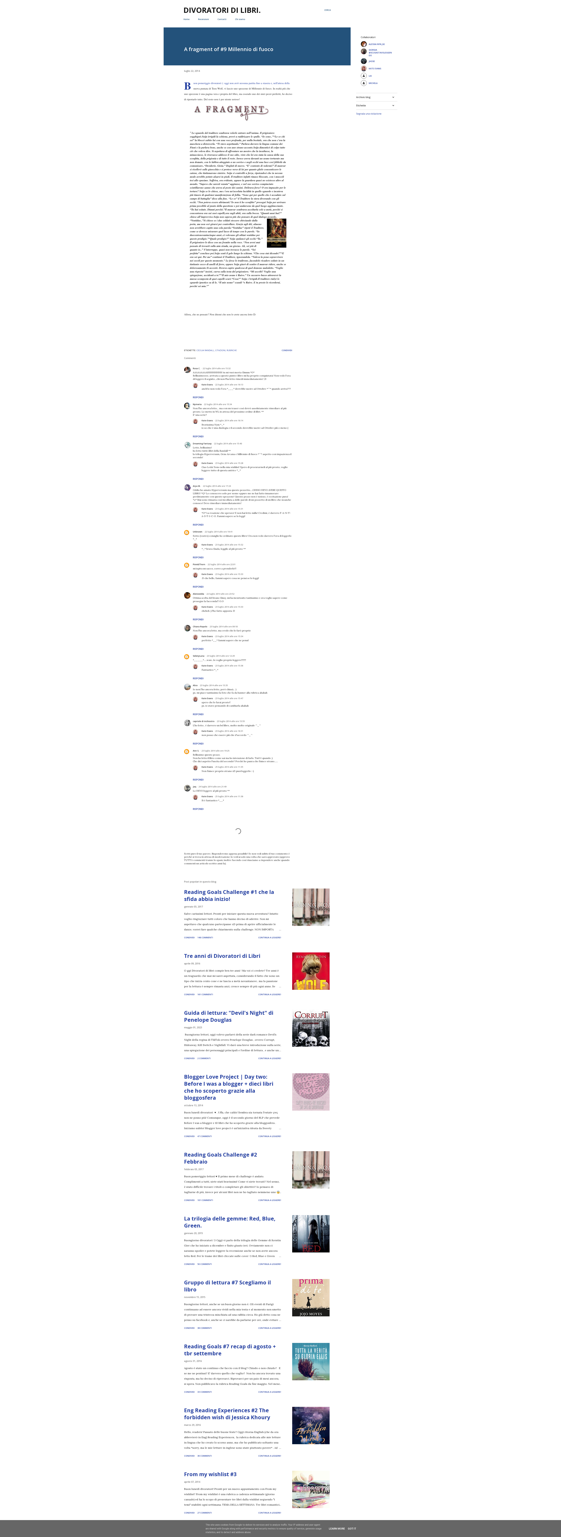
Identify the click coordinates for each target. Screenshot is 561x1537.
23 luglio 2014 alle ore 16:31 (229, 731)
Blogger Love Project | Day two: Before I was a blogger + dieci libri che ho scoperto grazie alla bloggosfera (228, 1087)
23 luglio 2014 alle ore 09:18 (224, 626)
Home (186, 19)
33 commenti (204, 1391)
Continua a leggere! (269, 937)
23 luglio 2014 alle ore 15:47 (229, 698)
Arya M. (197, 486)
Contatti (222, 19)
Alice (195, 685)
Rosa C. (196, 368)
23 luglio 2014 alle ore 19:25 (215, 750)
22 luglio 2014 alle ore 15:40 (228, 443)
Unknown (197, 531)
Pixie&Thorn (199, 564)
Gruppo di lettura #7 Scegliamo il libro (227, 1286)
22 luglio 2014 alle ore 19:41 (219, 531)
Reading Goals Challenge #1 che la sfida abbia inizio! (229, 895)
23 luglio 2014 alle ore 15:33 (229, 574)
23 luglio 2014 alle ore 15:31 (229, 508)
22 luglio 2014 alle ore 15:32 (217, 368)
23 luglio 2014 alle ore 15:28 (229, 463)
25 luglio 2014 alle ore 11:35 (229, 767)
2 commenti (204, 1058)
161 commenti (205, 994)
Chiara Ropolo (200, 626)
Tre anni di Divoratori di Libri (222, 955)
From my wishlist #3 (210, 1474)
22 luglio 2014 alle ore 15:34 (218, 404)
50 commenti (204, 1264)
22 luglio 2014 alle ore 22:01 (222, 564)
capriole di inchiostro (203, 721)
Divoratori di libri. (222, 10)
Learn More (337, 1528)
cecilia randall (205, 350)
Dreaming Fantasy (202, 443)
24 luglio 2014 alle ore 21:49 (212, 786)
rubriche (232, 350)
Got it (352, 1528)
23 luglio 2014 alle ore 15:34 (229, 636)
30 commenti (204, 1455)
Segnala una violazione (368, 113)
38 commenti (204, 1328)
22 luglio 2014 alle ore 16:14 (229, 420)
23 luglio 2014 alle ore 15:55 (231, 721)
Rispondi (198, 397)
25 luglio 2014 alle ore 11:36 (229, 796)
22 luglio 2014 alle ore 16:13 (229, 384)
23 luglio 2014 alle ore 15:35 (214, 685)
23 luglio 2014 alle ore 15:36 (229, 665)
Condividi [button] (287, 350)
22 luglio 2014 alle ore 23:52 (220, 593)
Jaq (194, 786)
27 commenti (204, 1512)
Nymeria (197, 404)
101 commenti (205, 1200)
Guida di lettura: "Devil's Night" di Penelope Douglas (228, 1016)
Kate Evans (207, 384)
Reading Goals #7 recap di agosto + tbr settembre (230, 1350)
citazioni (220, 350)
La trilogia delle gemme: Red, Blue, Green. (229, 1222)
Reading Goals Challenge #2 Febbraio (220, 1158)
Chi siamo (240, 19)
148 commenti (205, 937)
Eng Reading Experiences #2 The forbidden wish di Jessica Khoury (227, 1414)
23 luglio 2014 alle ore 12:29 (221, 655)
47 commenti (204, 1136)
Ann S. (196, 750)
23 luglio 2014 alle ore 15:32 (229, 544)
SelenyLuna (198, 655)
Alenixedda (198, 593)
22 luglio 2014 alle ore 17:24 (217, 486)
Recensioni (203, 19)
